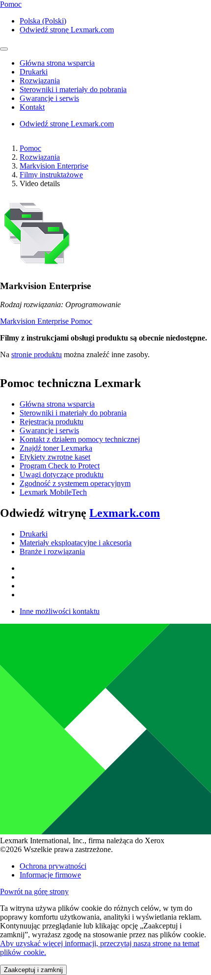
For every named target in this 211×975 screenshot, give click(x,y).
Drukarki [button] (34, 72)
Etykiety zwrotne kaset (55, 457)
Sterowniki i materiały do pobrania (73, 413)
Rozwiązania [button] (40, 80)
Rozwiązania (40, 157)
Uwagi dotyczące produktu (62, 474)
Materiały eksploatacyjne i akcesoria (76, 542)
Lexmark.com (124, 513)
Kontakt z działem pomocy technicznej (80, 439)
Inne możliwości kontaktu (60, 611)
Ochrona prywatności (53, 866)
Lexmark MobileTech (53, 492)
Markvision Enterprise (54, 166)
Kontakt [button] (32, 107)
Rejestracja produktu (51, 421)
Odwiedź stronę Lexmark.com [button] (67, 29)
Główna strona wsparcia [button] (57, 63)
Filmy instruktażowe (51, 175)
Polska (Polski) (43, 21)
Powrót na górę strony (34, 891)
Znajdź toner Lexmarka (56, 448)
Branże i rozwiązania (52, 551)
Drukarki (34, 534)
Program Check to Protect (60, 466)
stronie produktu (36, 354)
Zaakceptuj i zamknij (33, 970)
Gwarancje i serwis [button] (49, 98)
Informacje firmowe (50, 875)
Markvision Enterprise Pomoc (46, 321)
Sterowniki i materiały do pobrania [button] (73, 89)
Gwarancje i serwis (49, 430)
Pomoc (30, 148)
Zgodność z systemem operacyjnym (75, 483)
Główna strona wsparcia (57, 404)
